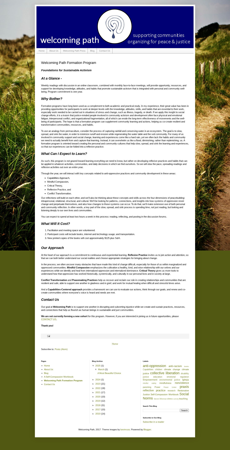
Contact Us (104, 50)
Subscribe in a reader (153, 422)
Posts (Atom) (61, 349)
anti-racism (175, 366)
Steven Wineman (160, 399)
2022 (98, 388)
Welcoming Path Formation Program (63, 380)
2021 (98, 392)
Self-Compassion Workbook (165, 394)
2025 (98, 365)
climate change (172, 369)
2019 (98, 401)
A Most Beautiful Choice (109, 373)
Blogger (147, 429)
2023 (98, 384)
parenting (147, 387)
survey (176, 399)
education (157, 377)
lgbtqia (185, 379)
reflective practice (154, 390)
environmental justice (169, 380)
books (186, 366)
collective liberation (164, 373)
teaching (183, 398)
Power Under (170, 387)
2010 (98, 413)
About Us (53, 50)
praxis (184, 387)
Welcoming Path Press (74, 50)
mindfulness (165, 383)
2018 (98, 405)
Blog (92, 50)
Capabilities (148, 369)
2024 (98, 379)
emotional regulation (178, 377)
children (158, 369)
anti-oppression (154, 366)
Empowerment (150, 379)
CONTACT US (48, 319)
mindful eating (149, 383)
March (101, 369)
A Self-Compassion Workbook (58, 376)
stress (170, 399)
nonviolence (182, 382)
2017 (98, 409)
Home (42, 50)
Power (157, 387)
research (171, 391)
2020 (98, 396)
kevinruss (125, 429)
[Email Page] (48, 336)
